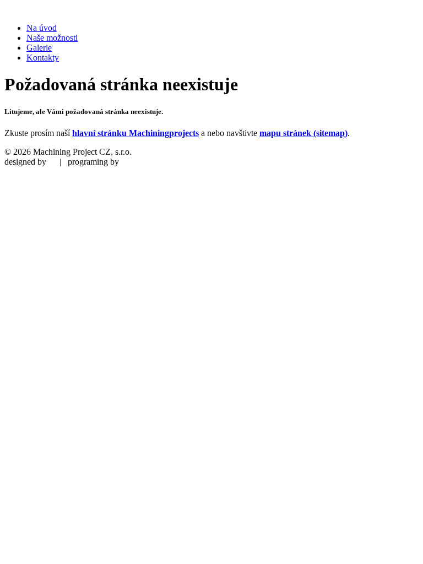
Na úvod (41, 27)
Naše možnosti (52, 37)
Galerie (39, 47)
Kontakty (42, 57)
